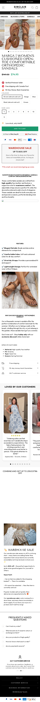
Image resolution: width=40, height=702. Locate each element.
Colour (5, 93)
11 (4, 117)
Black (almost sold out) (12, 102)
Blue (34, 97)
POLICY (19, 678)
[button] (10, 464)
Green (25, 102)
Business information (19, 688)
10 (33, 112)
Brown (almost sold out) (12, 97)
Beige (26, 97)
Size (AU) (6, 108)
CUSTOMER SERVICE (19, 683)
